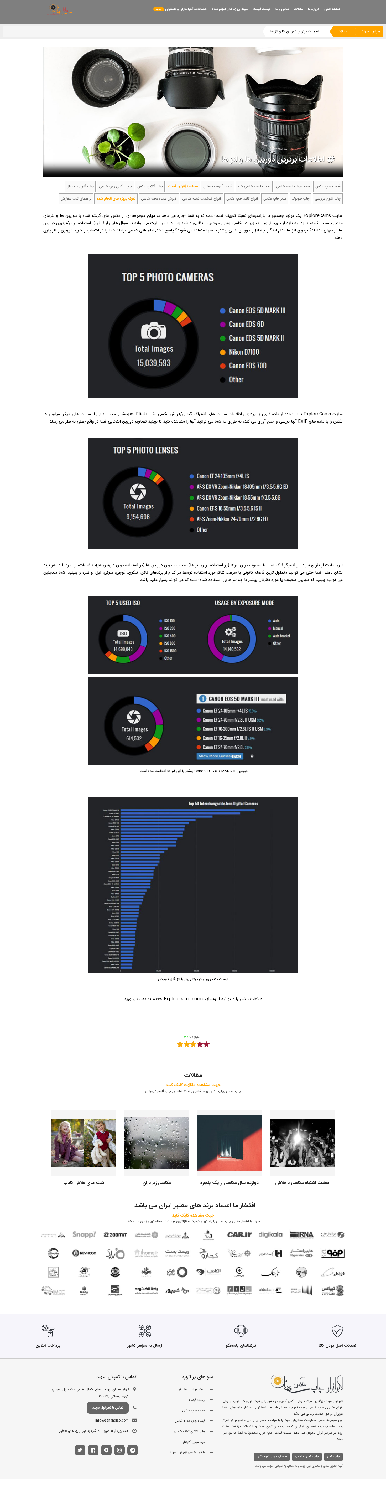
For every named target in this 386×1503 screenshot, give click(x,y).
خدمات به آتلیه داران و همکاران (186, 9)
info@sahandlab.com (112, 1420)
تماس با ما (282, 9)
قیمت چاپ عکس (328, 186)
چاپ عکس (333, 1456)
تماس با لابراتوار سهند (107, 1408)
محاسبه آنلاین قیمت (183, 186)
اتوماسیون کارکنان (193, 1442)
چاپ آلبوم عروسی (328, 199)
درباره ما (313, 9)
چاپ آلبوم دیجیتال (80, 186)
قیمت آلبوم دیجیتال (217, 186)
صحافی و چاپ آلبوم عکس (272, 1456)
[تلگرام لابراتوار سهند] (132, 1451)
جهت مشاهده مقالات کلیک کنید (193, 1085)
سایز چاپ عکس (274, 199)
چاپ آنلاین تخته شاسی (189, 1431)
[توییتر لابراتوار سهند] (80, 1451)
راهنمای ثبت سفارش (76, 199)
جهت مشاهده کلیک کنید (193, 1215)
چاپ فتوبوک (300, 199)
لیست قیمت (261, 9)
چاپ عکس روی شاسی (115, 186)
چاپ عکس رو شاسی (307, 1456)
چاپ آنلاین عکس (150, 186)
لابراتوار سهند (371, 31)
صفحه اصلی (332, 9)
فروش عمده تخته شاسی (159, 199)
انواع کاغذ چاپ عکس (242, 199)
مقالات (298, 9)
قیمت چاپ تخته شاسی (293, 186)
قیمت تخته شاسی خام (254, 186)
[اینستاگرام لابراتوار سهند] (119, 1451)
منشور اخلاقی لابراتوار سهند (187, 1452)
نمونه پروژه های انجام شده (230, 9)
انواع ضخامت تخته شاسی (201, 199)
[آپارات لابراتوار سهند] (106, 1451)
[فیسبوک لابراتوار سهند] (93, 1451)
